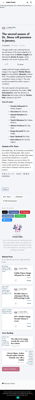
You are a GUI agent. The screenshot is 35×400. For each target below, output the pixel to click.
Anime (5, 189)
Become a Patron (9, 383)
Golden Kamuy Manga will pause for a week (22, 274)
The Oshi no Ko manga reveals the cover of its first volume (19, 341)
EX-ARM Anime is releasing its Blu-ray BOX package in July (21, 296)
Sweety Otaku (11, 27)
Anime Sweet (10, 2)
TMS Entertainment (11, 201)
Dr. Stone (8, 197)
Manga (29, 280)
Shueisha (21, 197)
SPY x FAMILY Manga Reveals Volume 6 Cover (22, 318)
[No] (33, 395)
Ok (18, 397)
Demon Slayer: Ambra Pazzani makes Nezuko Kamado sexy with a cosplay (15, 356)
